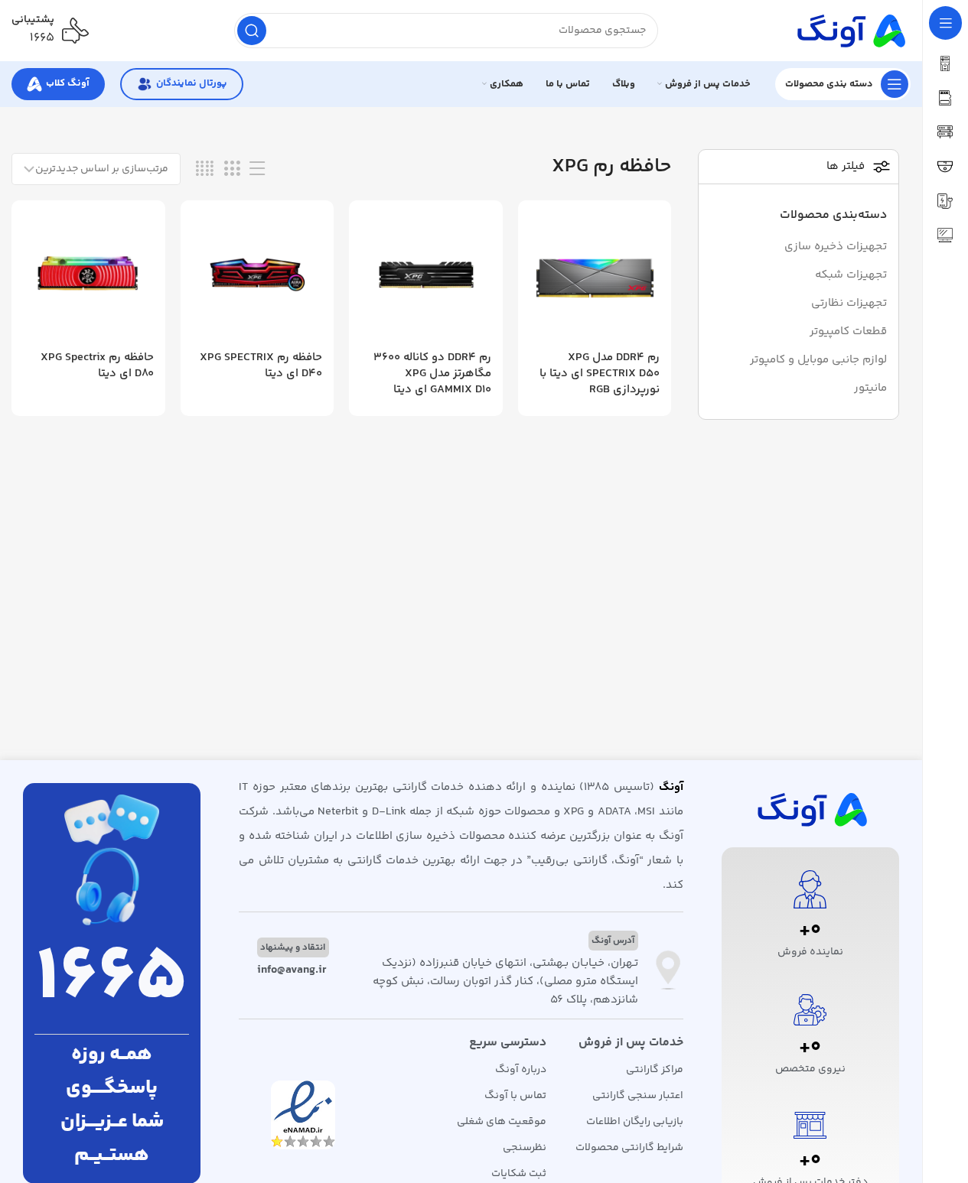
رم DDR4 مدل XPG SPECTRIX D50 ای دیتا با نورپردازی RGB (599, 373)
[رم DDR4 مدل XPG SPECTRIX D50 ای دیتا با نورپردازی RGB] (595, 277)
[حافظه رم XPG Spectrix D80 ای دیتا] (88, 277)
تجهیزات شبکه (851, 275)
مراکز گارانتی (654, 1069)
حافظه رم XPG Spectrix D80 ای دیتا (97, 365)
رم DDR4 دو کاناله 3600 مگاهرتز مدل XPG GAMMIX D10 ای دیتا (432, 373)
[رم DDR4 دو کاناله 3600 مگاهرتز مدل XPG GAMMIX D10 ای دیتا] (425, 277)
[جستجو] (251, 30)
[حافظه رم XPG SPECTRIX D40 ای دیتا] (257, 277)
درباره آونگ (520, 1069)
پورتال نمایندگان (191, 83)
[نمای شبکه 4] (204, 169)
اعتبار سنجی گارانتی (637, 1095)
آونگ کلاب (68, 83)
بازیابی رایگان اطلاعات (634, 1121)
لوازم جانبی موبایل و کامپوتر (818, 360)
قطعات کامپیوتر (848, 331)
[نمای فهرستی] (257, 169)
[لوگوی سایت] (849, 30)
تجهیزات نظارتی (849, 303)
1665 (111, 979)
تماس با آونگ (515, 1095)
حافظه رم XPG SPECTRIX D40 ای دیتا (261, 365)
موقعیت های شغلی (501, 1121)
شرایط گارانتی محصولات (629, 1147)
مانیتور (870, 388)
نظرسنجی (524, 1147)
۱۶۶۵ (42, 37)
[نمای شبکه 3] (232, 169)
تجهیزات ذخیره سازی (835, 246)
